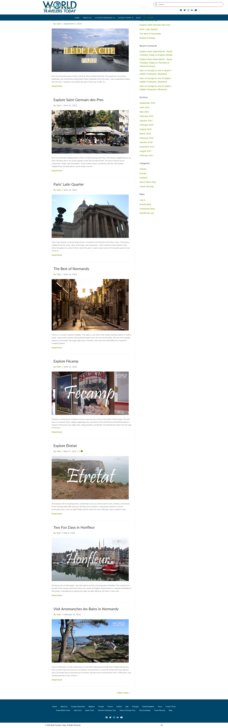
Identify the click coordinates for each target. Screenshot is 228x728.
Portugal (135, 706)
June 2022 (145, 107)
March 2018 (145, 133)
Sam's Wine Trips (148, 182)
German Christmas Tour (107, 710)
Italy (126, 706)
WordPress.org (147, 213)
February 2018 (146, 138)
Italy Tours (78, 710)
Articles (143, 169)
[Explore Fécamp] (90, 393)
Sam (142, 70)
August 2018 (146, 129)
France (110, 706)
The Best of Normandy (71, 269)
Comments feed (147, 209)
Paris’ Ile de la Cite (148, 20)
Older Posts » (123, 693)
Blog (138, 18)
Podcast (143, 178)
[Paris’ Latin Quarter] (90, 216)
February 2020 (146, 125)
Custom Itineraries (104, 18)
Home (77, 18)
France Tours (171, 706)
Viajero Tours (124, 18)
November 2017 (147, 147)
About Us (87, 18)
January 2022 (146, 120)
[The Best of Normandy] (90, 304)
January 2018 (146, 142)
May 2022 (144, 112)
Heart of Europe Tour (127, 710)
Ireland (119, 706)
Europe (143, 173)
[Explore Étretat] (90, 477)
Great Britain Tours (63, 710)
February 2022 (146, 116)
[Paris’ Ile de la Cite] (90, 50)
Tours (160, 706)
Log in (142, 200)
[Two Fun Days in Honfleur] (90, 559)
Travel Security (147, 186)
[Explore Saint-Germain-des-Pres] (90, 131)
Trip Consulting (144, 710)
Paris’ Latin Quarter (68, 184)
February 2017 (146, 155)
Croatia (101, 706)
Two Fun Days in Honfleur (74, 527)
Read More (57, 86)
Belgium (92, 706)
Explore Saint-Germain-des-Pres (78, 100)
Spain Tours (89, 710)
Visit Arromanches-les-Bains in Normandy (86, 609)
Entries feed (145, 204)
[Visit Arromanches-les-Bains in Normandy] (90, 641)
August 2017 (146, 151)
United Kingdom (148, 706)
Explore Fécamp (65, 361)
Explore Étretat (65, 446)
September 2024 (147, 103)
